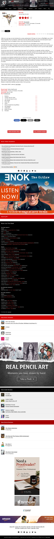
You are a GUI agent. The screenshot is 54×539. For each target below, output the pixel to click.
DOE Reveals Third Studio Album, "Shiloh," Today (11, 151)
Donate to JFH (23, 528)
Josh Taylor (18, 84)
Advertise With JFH (40, 526)
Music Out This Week (7, 223)
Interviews (30, 8)
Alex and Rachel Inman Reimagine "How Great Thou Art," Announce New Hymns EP (18, 146)
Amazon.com (7, 93)
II (5, 328)
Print (37, 120)
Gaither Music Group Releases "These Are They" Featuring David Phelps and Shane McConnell (20, 162)
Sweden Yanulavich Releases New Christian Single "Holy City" (14, 157)
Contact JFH (17, 526)
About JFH (12, 526)
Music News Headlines (8, 141)
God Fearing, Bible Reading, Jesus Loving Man (15, 411)
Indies (25, 8)
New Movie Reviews (7, 422)
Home (5, 8)
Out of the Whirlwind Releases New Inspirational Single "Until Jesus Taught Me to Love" (18, 159)
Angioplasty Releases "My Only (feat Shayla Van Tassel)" (13, 148)
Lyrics (36, 8)
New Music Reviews (7, 317)
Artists (15, 8)
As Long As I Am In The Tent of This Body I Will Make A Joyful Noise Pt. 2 (21, 242)
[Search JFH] (48, 8)
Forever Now (8, 334)
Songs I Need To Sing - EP (11, 401)
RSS (16, 166)
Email (30, 120)
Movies (40, 8)
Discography (26, 22)
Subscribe (33, 528)
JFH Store (17, 528)
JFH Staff (33, 526)
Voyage (7, 339)
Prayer (28, 528)
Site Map (28, 526)
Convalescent (8, 395)
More (45, 8)
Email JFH (23, 526)
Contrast (7, 417)
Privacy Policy (48, 537)
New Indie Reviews (7, 390)
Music (10, 8)
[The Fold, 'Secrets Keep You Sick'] (9, 19)
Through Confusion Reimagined (12, 406)
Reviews (20, 8)
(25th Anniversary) (17, 436)
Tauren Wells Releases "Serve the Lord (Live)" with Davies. (13, 154)
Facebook (17, 120)
